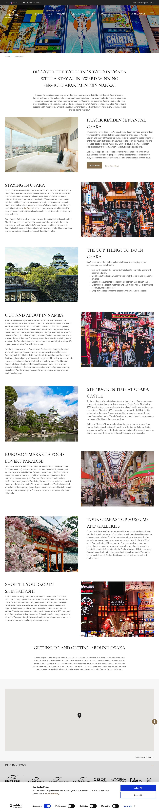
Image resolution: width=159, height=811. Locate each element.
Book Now (94, 165)
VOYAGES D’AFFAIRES (112, 14)
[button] (79, 716)
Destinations (43, 14)
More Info (128, 806)
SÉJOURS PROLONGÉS (82, 14)
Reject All (138, 795)
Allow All (138, 788)
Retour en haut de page (143, 757)
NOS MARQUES (137, 14)
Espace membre (138, 3)
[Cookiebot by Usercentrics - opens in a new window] (16, 806)
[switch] (71, 806)
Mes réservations (34, 3)
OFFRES (61, 14)
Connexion (149, 3)
